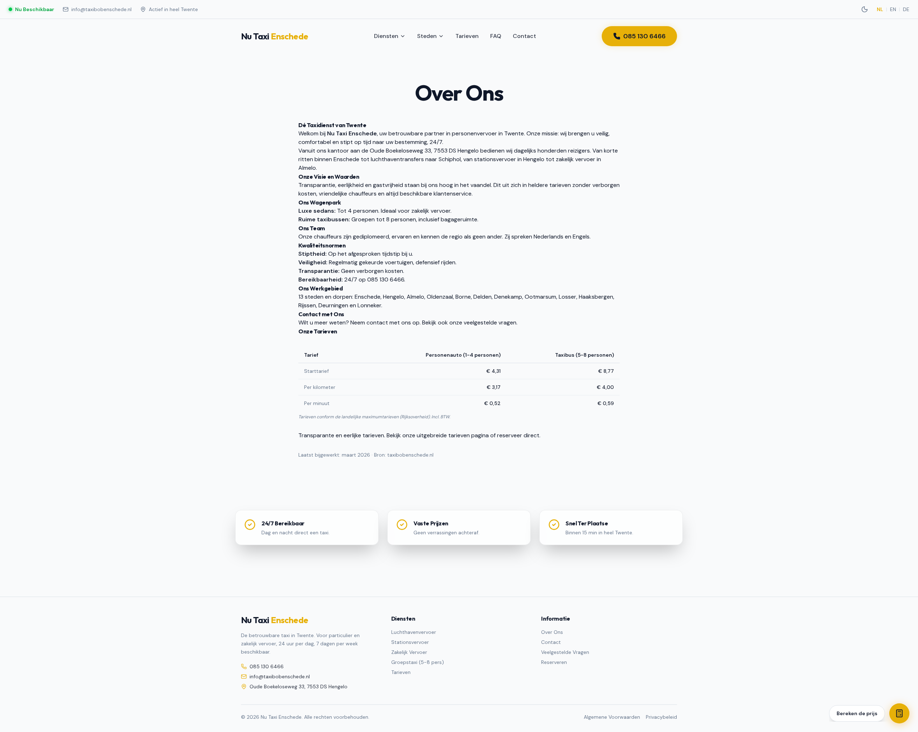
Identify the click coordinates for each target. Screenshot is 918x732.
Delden (482, 296)
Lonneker (369, 305)
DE (906, 9)
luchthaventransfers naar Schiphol (416, 159)
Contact (524, 36)
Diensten (386, 36)
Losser (567, 296)
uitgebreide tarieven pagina (453, 435)
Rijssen (307, 305)
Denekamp (508, 296)
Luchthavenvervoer (413, 632)
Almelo (307, 168)
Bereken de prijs (857, 713)
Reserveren (554, 662)
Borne (463, 296)
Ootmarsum (540, 296)
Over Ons (552, 632)
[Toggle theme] (864, 9)
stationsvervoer (495, 159)
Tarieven (467, 36)
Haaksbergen (596, 296)
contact (377, 322)
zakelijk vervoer (575, 159)
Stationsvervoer (410, 642)
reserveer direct (518, 435)
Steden (427, 36)
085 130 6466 (644, 36)
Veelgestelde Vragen (565, 652)
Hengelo (533, 159)
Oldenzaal (440, 296)
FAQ (495, 36)
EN (893, 9)
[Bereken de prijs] (899, 713)
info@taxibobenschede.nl (101, 9)
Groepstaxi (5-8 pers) (417, 662)
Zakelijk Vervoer (409, 652)
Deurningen (333, 305)
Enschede (346, 159)
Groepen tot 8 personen (383, 219)
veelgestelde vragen (490, 322)
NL (880, 9)
